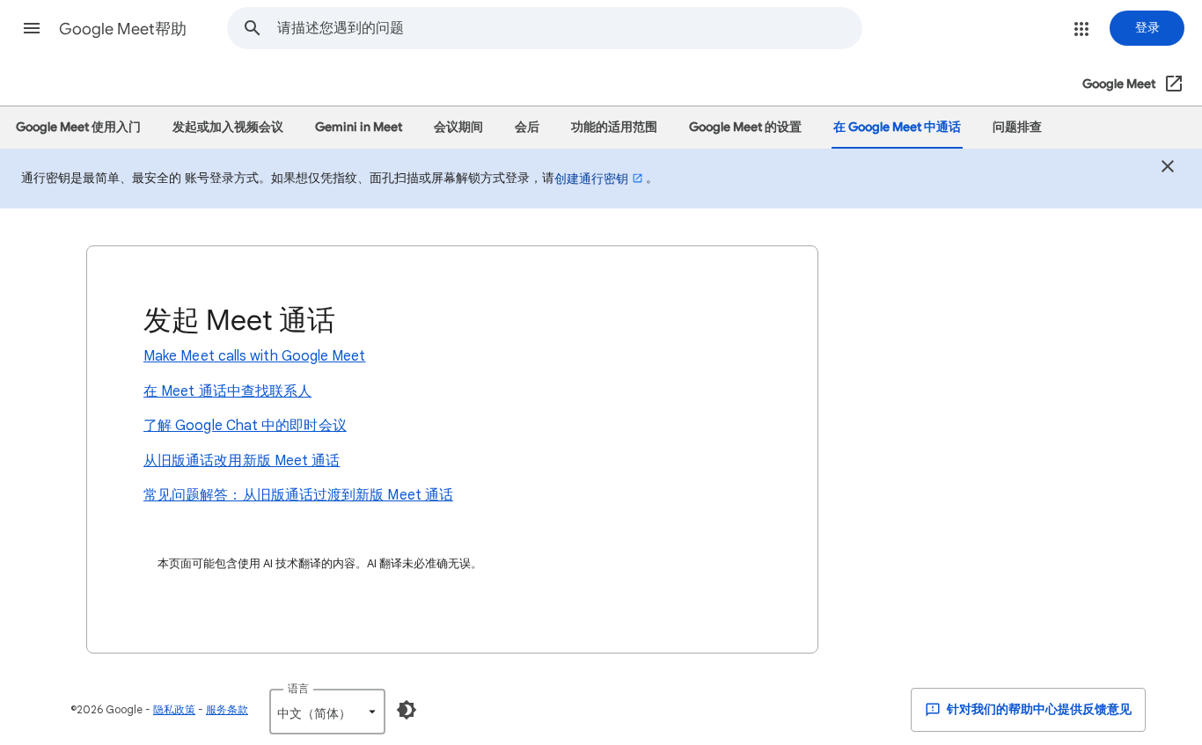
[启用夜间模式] (406, 710)
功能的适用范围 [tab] (614, 127)
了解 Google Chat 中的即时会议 (245, 426)
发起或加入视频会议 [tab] (227, 127)
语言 (298, 688)
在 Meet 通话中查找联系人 (227, 391)
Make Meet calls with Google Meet (254, 356)
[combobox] (569, 28)
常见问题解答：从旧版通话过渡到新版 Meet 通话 (298, 495)
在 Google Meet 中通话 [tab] (897, 127)
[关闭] (1167, 169)
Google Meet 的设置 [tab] (745, 127)
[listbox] (327, 711)
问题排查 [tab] (1017, 127)
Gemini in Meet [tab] (358, 127)
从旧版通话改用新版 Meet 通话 (241, 461)
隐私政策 (174, 709)
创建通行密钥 (591, 178)
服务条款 (227, 709)
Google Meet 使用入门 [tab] (78, 127)
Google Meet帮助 (123, 29)
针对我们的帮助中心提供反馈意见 (1038, 709)
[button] (32, 28)
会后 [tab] (527, 127)
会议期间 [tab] (458, 127)
